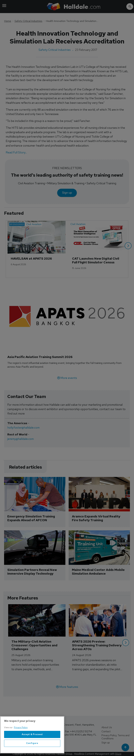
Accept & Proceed (32, 734)
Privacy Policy (21, 727)
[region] (32, 734)
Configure (32, 743)
